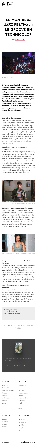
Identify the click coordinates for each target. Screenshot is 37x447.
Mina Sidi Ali (20, 39)
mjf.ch (17, 314)
